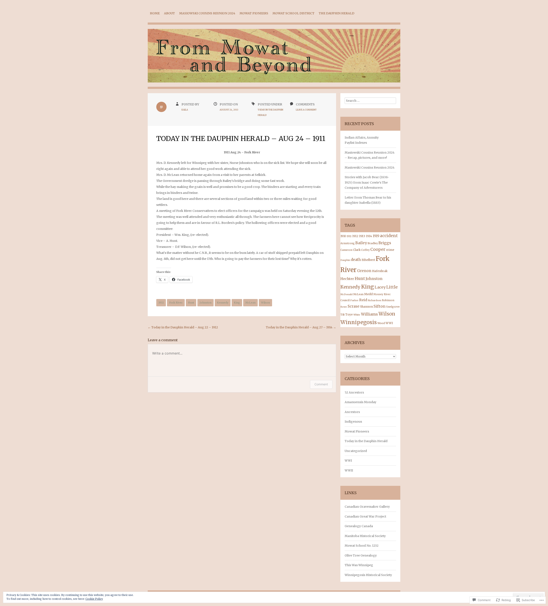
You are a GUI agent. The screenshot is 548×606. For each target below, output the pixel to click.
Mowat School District (293, 13)
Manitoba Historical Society (365, 536)
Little (392, 287)
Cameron (346, 249)
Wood (381, 323)
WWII (349, 470)
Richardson (374, 300)
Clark (356, 250)
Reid (363, 300)
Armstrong (347, 243)
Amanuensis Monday (360, 402)
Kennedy (222, 302)
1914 (369, 236)
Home (155, 13)
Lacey (380, 287)
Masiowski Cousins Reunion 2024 (207, 13)
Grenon (364, 270)
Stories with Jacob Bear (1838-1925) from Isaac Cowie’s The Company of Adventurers (367, 182)
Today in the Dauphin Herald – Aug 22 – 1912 (183, 327)
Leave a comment (306, 109)
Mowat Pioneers (254, 13)
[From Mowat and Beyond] (274, 59)
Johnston (205, 302)
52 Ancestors (354, 392)
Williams (369, 314)
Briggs (384, 242)
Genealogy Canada (359, 526)
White (356, 314)
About (169, 13)
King (237, 302)
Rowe (343, 306)
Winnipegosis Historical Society (368, 575)
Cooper (377, 249)
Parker (354, 300)
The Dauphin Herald (336, 13)
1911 (161, 302)
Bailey (361, 243)
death (356, 259)
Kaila (185, 109)
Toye (349, 314)
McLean (250, 302)
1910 (343, 236)
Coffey (365, 249)
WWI (389, 323)
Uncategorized (356, 451)
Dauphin (345, 260)
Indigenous (353, 421)
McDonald (346, 294)
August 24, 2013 (229, 109)
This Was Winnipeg (359, 565)
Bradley (373, 243)
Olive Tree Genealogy (361, 555)
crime (390, 250)
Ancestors (352, 412)
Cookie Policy (94, 598)
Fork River (176, 302)
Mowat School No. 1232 (361, 546)
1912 (355, 236)
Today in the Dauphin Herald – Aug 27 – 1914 (301, 327)
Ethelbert (368, 260)
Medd (368, 294)
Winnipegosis (358, 322)
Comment (321, 384)
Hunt (191, 302)
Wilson (265, 302)
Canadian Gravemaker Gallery (367, 507)
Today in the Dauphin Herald (366, 441)
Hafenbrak (379, 271)
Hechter (347, 279)
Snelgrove (393, 306)
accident (389, 235)
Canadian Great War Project (365, 516)
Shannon (366, 306)
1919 (376, 236)
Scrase (353, 306)
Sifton (380, 306)
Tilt (342, 314)
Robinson (388, 300)
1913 (362, 236)
